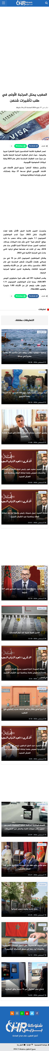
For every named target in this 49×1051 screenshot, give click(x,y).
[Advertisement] (25, 47)
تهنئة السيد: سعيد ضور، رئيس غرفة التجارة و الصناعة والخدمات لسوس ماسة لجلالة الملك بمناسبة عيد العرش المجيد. (24, 473)
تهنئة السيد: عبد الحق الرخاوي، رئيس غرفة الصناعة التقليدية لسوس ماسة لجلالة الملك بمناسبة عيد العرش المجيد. (25, 749)
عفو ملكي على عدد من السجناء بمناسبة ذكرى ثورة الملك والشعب (24, 867)
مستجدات (42, 372)
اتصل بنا (20, 1045)
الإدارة (29, 1045)
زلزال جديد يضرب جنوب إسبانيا (24, 909)
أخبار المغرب (42, 332)
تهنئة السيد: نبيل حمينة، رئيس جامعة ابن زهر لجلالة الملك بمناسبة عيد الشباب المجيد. (24, 514)
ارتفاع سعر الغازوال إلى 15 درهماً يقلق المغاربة (24, 989)
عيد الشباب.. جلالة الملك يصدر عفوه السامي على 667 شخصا (24, 590)
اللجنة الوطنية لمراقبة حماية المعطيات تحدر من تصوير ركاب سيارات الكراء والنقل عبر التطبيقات (24, 827)
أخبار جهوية (42, 608)
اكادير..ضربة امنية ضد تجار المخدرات (24, 632)
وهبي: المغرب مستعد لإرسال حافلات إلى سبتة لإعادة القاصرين (24, 434)
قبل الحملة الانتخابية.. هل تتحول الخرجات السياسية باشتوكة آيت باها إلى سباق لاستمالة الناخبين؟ (24, 947)
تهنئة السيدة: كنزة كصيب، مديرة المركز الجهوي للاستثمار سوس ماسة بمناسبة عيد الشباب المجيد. (24, 671)
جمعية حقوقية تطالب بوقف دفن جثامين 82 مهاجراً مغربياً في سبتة (24, 354)
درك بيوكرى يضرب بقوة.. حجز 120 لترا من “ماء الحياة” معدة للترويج (24, 394)
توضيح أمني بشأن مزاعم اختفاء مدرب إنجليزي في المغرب (24, 711)
